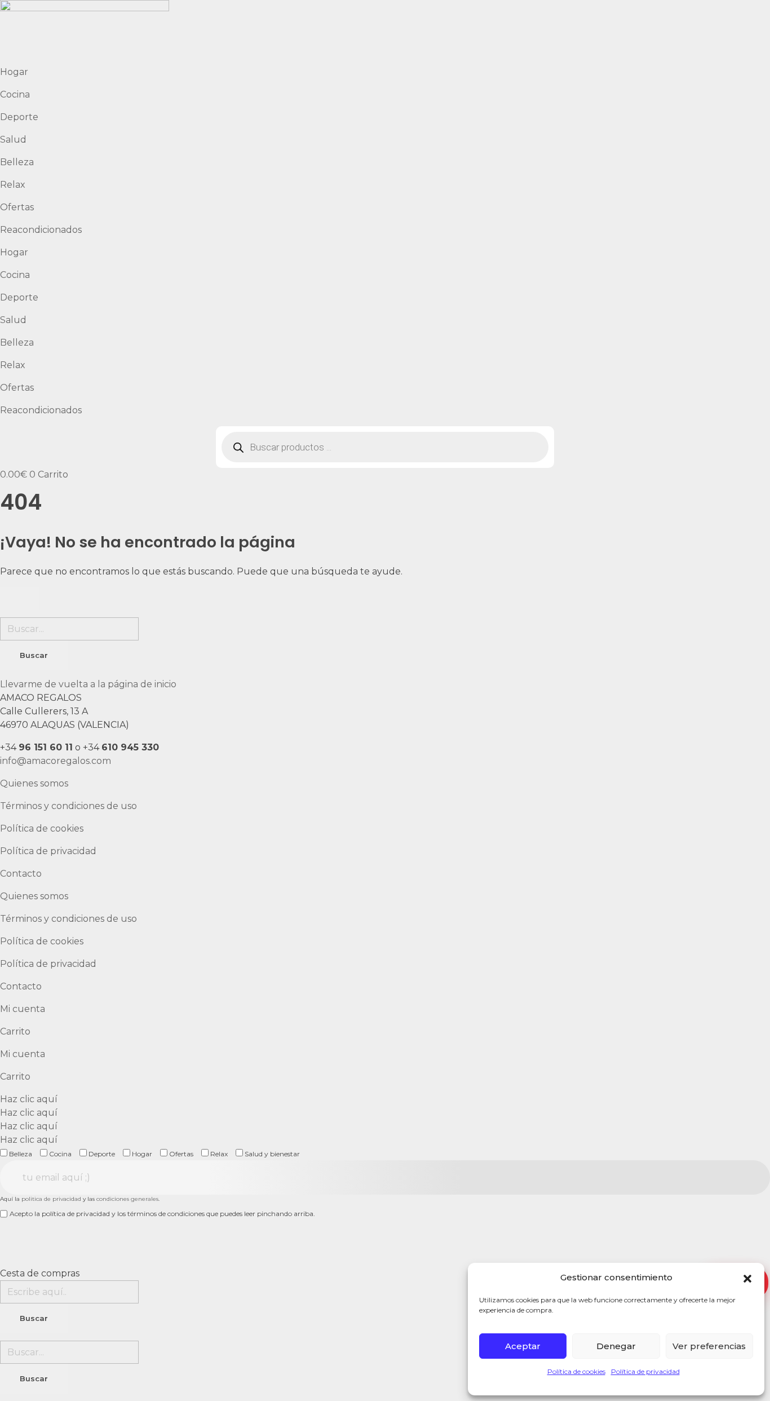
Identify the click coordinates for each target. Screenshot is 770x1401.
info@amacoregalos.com (55, 760)
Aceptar (523, 1346)
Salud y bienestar (271, 1154)
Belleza (17, 162)
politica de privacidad (51, 1199)
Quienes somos (34, 783)
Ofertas (17, 207)
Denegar (616, 1346)
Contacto (21, 873)
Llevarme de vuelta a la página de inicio (88, 684)
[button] (747, 1277)
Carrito (15, 1031)
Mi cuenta (22, 1009)
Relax (12, 184)
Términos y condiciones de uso (68, 806)
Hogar (14, 72)
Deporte (19, 117)
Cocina (15, 94)
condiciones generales (127, 1199)
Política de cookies (576, 1371)
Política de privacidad (645, 1371)
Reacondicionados (41, 229)
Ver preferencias (709, 1346)
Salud (13, 139)
